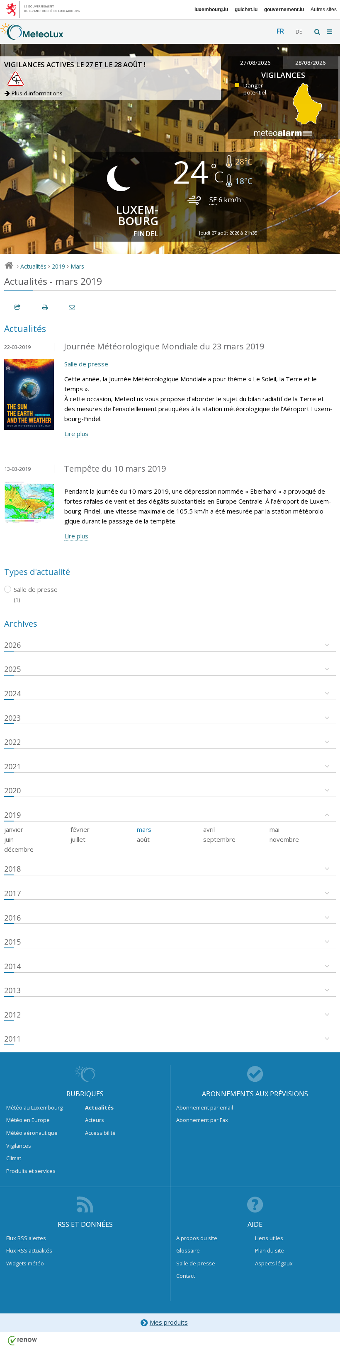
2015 (12, 942)
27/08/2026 (255, 62)
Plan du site (269, 1250)
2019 (58, 266)
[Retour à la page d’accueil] (32, 36)
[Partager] (18, 307)
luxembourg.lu (211, 9)
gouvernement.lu (284, 9)
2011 (12, 1039)
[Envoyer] (72, 307)
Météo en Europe (28, 1120)
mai (274, 829)
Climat (13, 1158)
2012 (12, 1015)
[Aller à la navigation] (330, 32)
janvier (13, 829)
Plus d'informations (37, 93)
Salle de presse (86, 364)
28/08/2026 (310, 62)
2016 (12, 918)
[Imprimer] (45, 307)
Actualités (33, 266)
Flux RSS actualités (29, 1250)
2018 (12, 869)
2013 (12, 990)
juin (9, 839)
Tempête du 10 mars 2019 (115, 468)
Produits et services (31, 1171)
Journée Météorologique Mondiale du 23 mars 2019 (164, 346)
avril (209, 829)
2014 (12, 966)
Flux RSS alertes (26, 1238)
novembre (284, 839)
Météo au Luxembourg (34, 1107)
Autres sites (324, 9)
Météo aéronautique (32, 1132)
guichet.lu (246, 9)
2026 (12, 645)
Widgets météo (25, 1263)
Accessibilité (100, 1132)
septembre (219, 839)
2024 (12, 693)
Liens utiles (269, 1238)
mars (144, 829)
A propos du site (196, 1238)
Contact (185, 1275)
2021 (12, 766)
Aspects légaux (274, 1263)
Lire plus (76, 433)
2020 (12, 790)
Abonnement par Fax (202, 1120)
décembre (19, 849)
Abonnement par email (204, 1107)
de (299, 31)
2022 (12, 742)
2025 (12, 669)
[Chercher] (317, 32)
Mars (77, 266)
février (80, 829)
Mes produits (169, 1322)
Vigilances (18, 1145)
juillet (77, 839)
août (143, 839)
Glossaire (188, 1250)
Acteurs (94, 1120)
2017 (12, 893)
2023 (12, 718)
